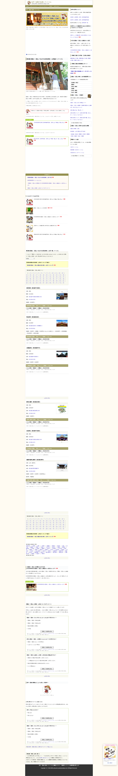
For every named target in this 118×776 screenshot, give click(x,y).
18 (40, 275)
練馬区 (27, 548)
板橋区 (48, 545)
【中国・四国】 (73, 136)
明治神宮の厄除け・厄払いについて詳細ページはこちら (39, 336)
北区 (63, 545)
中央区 (32, 548)
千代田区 (54, 548)
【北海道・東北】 (74, 134)
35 (56, 277)
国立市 (42, 552)
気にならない (31, 715)
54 (40, 280)
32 (46, 277)
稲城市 (62, 549)
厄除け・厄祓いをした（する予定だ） (36, 641)
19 (43, 275)
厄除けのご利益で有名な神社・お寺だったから (38, 657)
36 (60, 277)
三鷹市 (35, 549)
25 (63, 275)
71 (56, 282)
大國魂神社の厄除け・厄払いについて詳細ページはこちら (40, 365)
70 (53, 282)
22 (53, 275)
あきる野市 (37, 551)
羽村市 (43, 553)
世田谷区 (28, 545)
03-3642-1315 (32, 413)
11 (56, 273)
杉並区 (58, 545)
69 (50, 282)
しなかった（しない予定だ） (34, 644)
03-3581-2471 (32, 442)
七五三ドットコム (74, 147)
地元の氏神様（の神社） (33, 625)
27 (30, 277)
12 (59, 273)
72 (60, 282)
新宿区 (53, 545)
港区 (38, 545)
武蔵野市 (55, 551)
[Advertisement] (47, 41)
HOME (27, 6)
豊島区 (43, 548)
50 (26, 280)
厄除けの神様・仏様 (74, 128)
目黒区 (37, 548)
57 (50, 280)
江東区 (58, 547)
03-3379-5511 (32, 328)
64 (33, 282)
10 (52, 273)
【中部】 (84, 134)
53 (36, 280)
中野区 (36, 547)
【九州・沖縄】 (80, 136)
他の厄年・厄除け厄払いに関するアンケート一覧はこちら (40, 746)
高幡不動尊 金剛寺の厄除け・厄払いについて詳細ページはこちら (41, 480)
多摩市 (46, 549)
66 (40, 282)
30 (40, 277)
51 (30, 280)
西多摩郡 (36, 552)
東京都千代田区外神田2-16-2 (35, 296)
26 (26, 277)
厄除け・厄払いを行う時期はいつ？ (78, 102)
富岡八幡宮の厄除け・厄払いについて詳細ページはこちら (40, 419)
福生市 (37, 553)
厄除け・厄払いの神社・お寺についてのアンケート (39, 188)
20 (46, 275)
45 (50, 278)
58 (53, 280)
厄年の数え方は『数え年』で (76, 110)
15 (30, 275)
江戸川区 (60, 548)
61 (63, 280)
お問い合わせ (56, 6)
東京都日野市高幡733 (34, 468)
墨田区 (63, 547)
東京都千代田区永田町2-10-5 (35, 439)
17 (36, 275)
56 (46, 280)
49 (63, 278)
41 (36, 278)
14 (26, 275)
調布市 (41, 549)
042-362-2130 (32, 359)
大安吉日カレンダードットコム (77, 152)
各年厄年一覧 (85, 22)
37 (63, 277)
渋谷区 (42, 547)
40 (33, 278)
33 (50, 277)
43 (43, 278)
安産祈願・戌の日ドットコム (76, 149)
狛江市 (30, 552)
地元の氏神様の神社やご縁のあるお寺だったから (38, 663)
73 (63, 282)
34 (53, 277)
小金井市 (57, 549)
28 (33, 277)
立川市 (31, 551)
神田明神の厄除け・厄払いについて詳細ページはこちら (39, 305)
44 (46, 278)
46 (53, 278)
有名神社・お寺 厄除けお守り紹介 (77, 131)
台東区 (33, 545)
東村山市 (61, 552)
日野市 (49, 551)
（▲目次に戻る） (47, 398)
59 (56, 280)
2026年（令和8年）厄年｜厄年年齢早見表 (79, 17)
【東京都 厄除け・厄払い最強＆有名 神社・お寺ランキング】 (40, 265)
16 (33, 275)
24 (60, 275)
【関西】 (88, 134)
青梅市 (30, 549)
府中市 (44, 551)
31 (43, 277)
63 (30, 282)
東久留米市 (48, 552)
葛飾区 (31, 547)
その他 (29, 628)
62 (26, 282)
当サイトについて (33, 6)
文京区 (53, 547)
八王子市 (48, 547)
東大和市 (55, 552)
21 (50, 275)
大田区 (43, 545)
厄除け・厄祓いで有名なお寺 (34, 623)
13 (62, 273)
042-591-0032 (32, 471)
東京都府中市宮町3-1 (33, 356)
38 (26, 278)
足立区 (48, 548)
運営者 (50, 6)
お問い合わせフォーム (45, 757)
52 (33, 280)
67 (43, 282)
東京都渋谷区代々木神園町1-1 (35, 325)
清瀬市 (32, 553)
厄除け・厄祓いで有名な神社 (34, 620)
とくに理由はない (32, 666)
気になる (30, 712)
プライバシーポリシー (43, 6)
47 (56, 278)
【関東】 (80, 134)
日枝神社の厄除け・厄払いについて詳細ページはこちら (39, 448)
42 (40, 278)
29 (36, 277)
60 (60, 280)
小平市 (51, 549)
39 (30, 278)
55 (43, 280)
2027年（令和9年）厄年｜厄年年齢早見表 (79, 19)
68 (46, 282)
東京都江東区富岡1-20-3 (34, 410)
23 (56, 275)
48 (60, 278)
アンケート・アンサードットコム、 (49, 633)
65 (36, 282)
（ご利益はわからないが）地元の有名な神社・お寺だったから (41, 660)
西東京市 (61, 551)
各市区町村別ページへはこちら (34, 180)
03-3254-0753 (32, 299)
